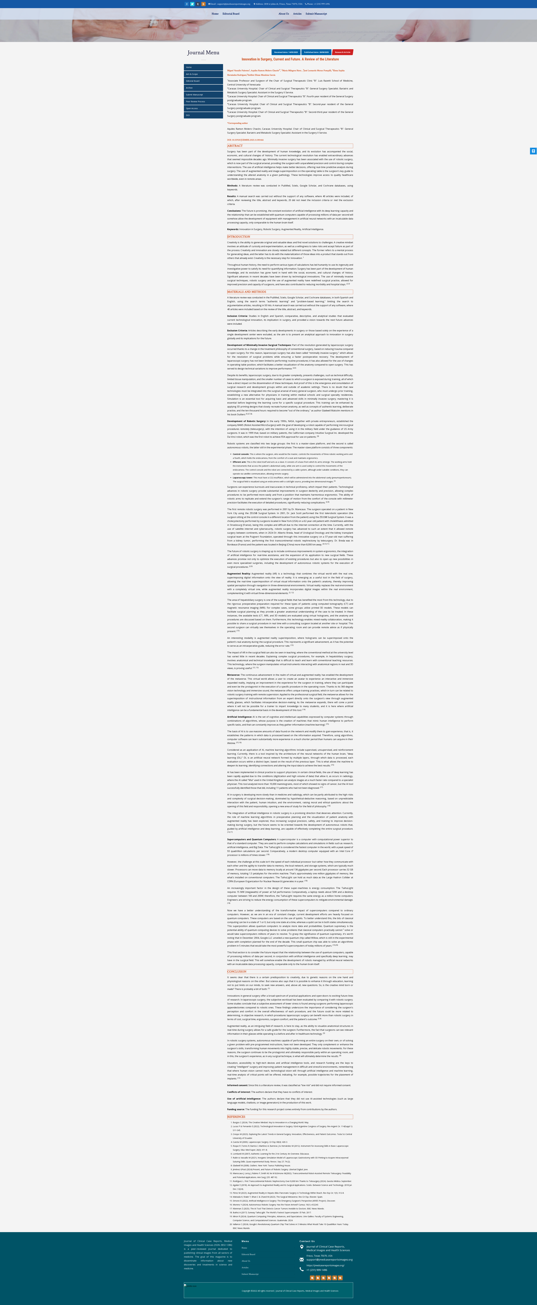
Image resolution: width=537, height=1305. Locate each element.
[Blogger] (203, 4)
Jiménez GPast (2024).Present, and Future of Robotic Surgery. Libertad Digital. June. (270, 1169)
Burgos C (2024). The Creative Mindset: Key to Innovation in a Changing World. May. (271, 1122)
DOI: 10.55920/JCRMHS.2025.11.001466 (245, 139)
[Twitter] (192, 4)
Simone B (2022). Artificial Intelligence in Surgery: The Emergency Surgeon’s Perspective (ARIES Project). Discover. (284, 1200)
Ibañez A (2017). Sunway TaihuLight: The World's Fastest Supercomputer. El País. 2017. (272, 1212)
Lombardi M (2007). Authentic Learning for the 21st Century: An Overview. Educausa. (271, 1153)
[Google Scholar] (187, 4)
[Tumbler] (198, 4)
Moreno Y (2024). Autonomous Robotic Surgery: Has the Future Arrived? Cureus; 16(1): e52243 (275, 1204)
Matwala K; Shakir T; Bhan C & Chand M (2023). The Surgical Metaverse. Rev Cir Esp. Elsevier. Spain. (278, 1196)
